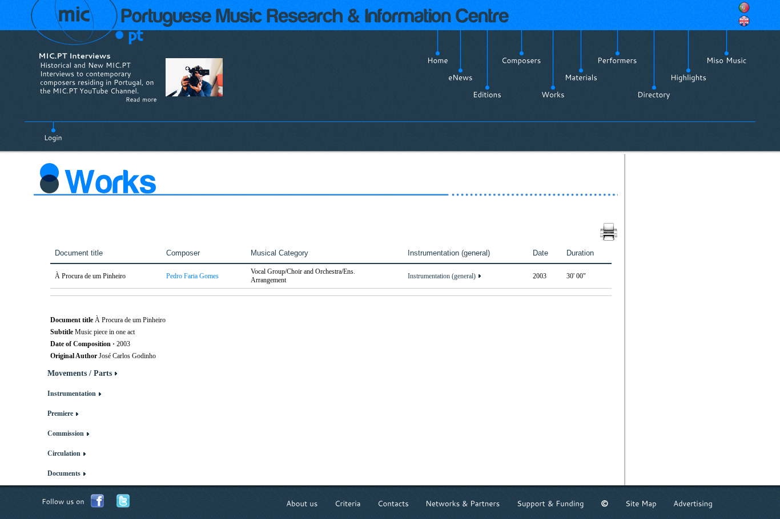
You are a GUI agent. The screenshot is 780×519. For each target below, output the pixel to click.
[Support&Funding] (550, 503)
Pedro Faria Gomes (192, 276)
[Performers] (617, 60)
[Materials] (581, 77)
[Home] (437, 60)
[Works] (553, 94)
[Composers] (521, 60)
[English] (744, 21)
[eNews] (460, 77)
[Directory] (653, 94)
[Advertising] (693, 503)
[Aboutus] (302, 503)
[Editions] (487, 94)
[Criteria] (348, 503)
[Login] (53, 131)
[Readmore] (141, 99)
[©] (605, 503)
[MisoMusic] (726, 60)
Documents (64, 473)
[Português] (744, 7)
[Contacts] (393, 503)
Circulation (64, 453)
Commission (65, 433)
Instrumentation (71, 394)
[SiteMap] (641, 503)
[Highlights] (688, 77)
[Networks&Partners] (462, 503)
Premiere (60, 413)
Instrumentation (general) (442, 276)
